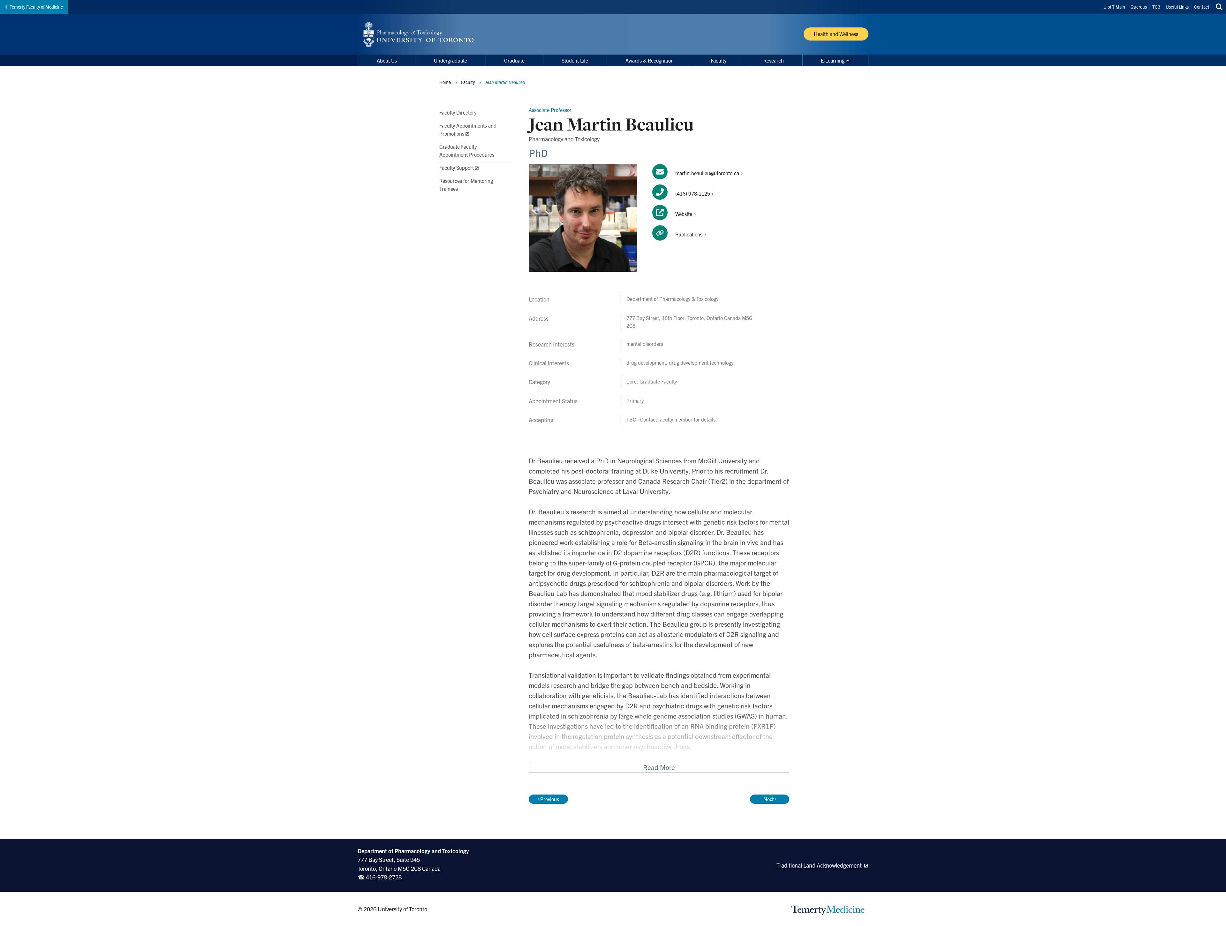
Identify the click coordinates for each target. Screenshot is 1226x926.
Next (768, 799)
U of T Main (1114, 7)
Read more (659, 767)
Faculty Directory (457, 112)
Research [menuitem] (773, 60)
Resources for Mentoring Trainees (466, 184)
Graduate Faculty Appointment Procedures (466, 150)
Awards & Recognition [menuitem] (649, 60)
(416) (693, 193)
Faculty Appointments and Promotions (467, 129)
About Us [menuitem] (387, 60)
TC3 (1156, 7)
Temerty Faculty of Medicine (36, 7)
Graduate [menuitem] (514, 60)
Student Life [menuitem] (575, 60)
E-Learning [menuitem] (832, 60)
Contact (1201, 7)
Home (445, 82)
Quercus (1139, 7)
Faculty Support (456, 167)
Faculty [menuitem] (718, 60)
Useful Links (1177, 7)
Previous (549, 799)
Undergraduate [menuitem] (450, 60)
